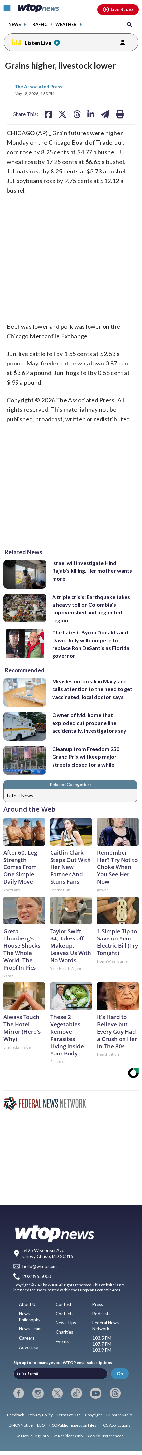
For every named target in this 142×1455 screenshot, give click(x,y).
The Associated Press (38, 86)
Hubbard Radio (119, 1414)
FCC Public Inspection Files (72, 1425)
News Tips (66, 1322)
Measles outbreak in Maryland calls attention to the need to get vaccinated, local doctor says (92, 689)
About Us (28, 1304)
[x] (57, 1393)
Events (62, 1341)
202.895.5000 (36, 1276)
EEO (41, 1425)
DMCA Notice (21, 1425)
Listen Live (38, 43)
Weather (66, 24)
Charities (64, 1332)
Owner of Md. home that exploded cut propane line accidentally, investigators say (89, 723)
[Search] (129, 24)
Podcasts (101, 1313)
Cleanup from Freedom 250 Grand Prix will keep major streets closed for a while (85, 757)
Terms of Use (69, 1414)
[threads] (115, 1393)
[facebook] (18, 1393)
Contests (64, 1304)
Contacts (64, 1313)
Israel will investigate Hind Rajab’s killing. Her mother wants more (92, 571)
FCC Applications (115, 1425)
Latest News (20, 795)
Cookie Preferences (105, 1435)
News (14, 24)
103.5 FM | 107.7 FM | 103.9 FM (103, 1344)
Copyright (93, 1414)
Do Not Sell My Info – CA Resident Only (49, 1435)
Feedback (15, 1414)
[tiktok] (76, 1393)
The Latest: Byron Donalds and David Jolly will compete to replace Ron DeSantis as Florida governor (90, 644)
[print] (120, 114)
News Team (30, 1328)
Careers (26, 1338)
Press (97, 1304)
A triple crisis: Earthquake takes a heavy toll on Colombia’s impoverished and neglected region (91, 608)
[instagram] (37, 1393)
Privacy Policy (40, 1414)
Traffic (38, 24)
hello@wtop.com (39, 1266)
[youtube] (95, 1393)
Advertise (28, 1347)
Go (120, 1373)
